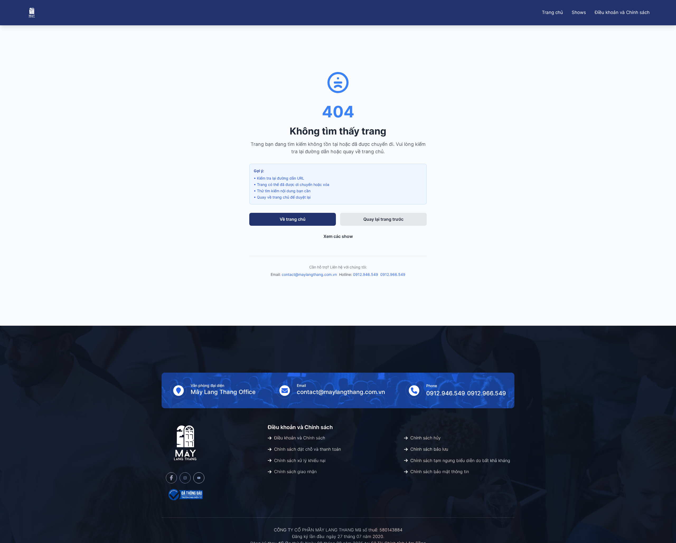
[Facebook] (171, 477)
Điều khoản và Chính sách (622, 12)
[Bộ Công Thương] (185, 494)
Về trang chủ (293, 219)
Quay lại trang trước (383, 219)
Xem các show (338, 236)
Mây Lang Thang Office (223, 391)
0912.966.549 (392, 274)
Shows (579, 12)
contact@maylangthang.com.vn (309, 274)
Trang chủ (552, 12)
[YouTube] (198, 477)
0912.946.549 (365, 274)
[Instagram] (185, 477)
